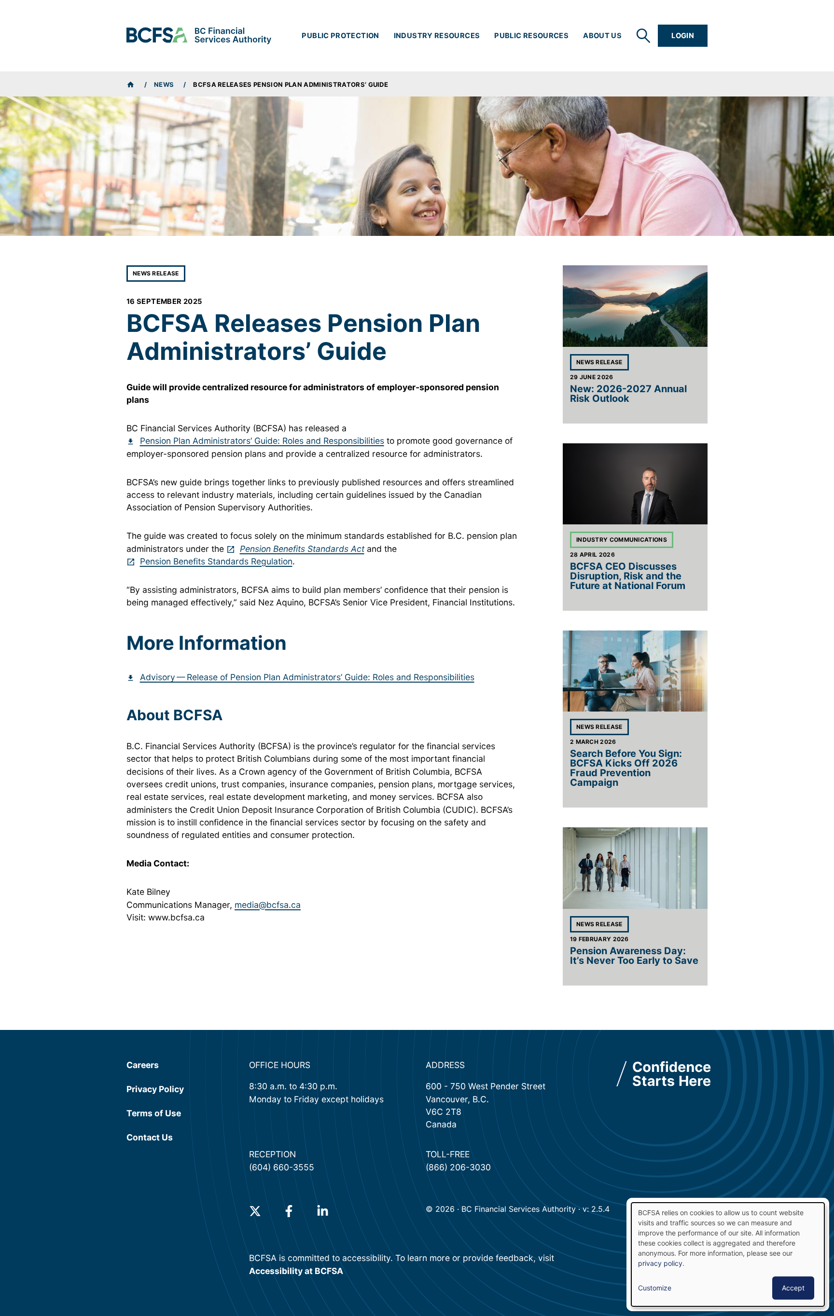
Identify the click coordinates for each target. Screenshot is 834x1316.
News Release (156, 273)
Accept (793, 1288)
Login (682, 35)
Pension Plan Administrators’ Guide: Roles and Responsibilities (262, 441)
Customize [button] (654, 1288)
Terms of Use (153, 1113)
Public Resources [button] (531, 35)
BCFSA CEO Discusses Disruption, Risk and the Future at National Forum (627, 576)
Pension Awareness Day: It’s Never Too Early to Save (634, 955)
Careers (142, 1065)
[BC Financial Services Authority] (198, 35)
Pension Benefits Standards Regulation (216, 561)
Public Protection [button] (340, 35)
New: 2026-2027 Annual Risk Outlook (628, 393)
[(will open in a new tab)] (255, 1211)
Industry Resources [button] (437, 35)
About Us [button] (602, 35)
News (164, 84)
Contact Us (149, 1137)
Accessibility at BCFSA (296, 1271)
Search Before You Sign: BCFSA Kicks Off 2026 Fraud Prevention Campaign (626, 768)
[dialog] (727, 1254)
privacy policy (660, 1263)
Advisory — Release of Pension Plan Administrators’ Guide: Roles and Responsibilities (307, 677)
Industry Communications (621, 539)
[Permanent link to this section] (119, 643)
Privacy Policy (155, 1089)
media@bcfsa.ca (268, 905)
